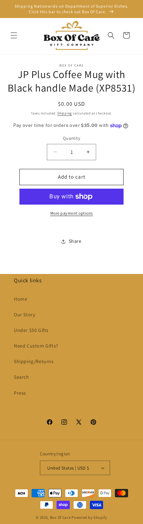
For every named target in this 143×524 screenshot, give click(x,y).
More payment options (71, 213)
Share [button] (75, 241)
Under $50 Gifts (31, 330)
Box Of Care (60, 517)
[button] (14, 35)
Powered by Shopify (89, 517)
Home (20, 299)
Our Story (24, 314)
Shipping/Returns (34, 361)
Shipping (64, 113)
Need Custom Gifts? (36, 346)
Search (21, 377)
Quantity (71, 138)
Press (20, 393)
